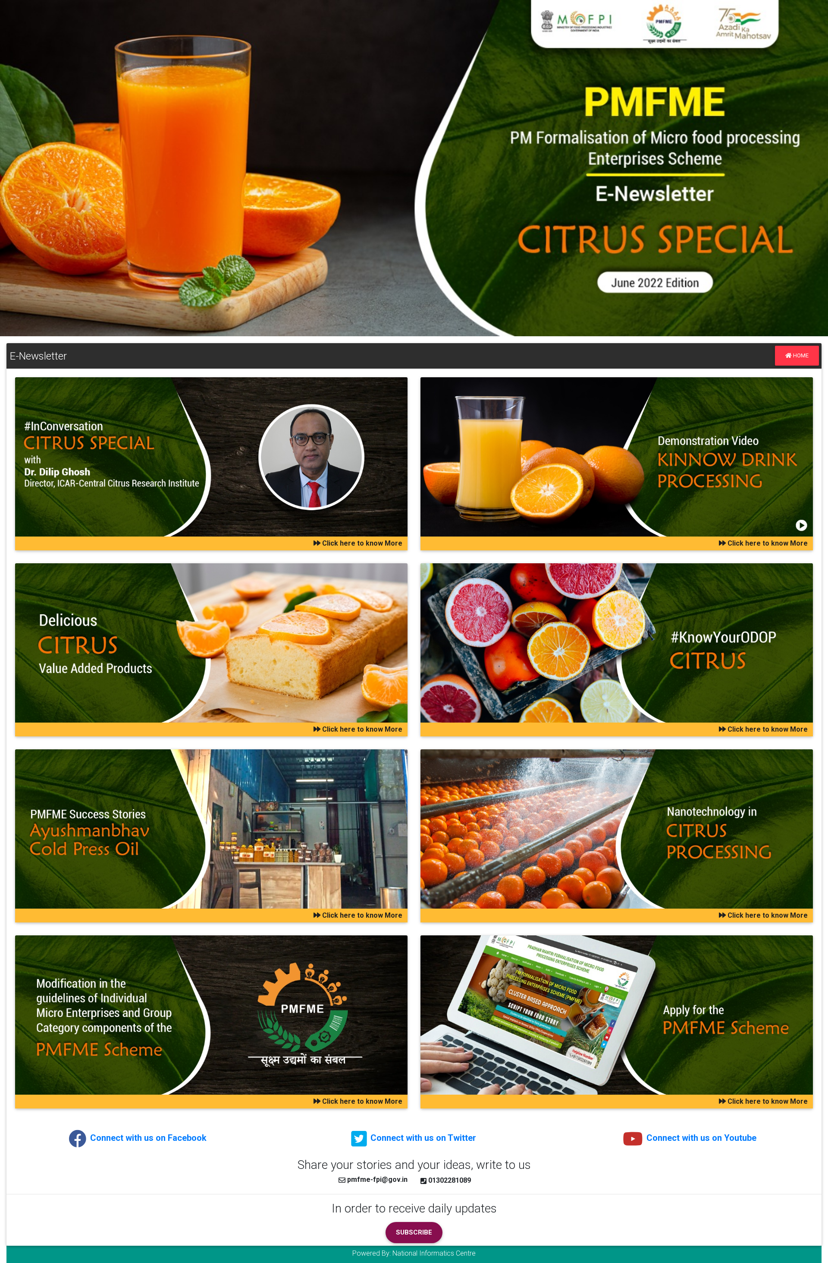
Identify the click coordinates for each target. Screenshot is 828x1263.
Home (800, 355)
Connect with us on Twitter (422, 1138)
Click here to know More (361, 543)
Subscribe (414, 1232)
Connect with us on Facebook (147, 1138)
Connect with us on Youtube (700, 1138)
